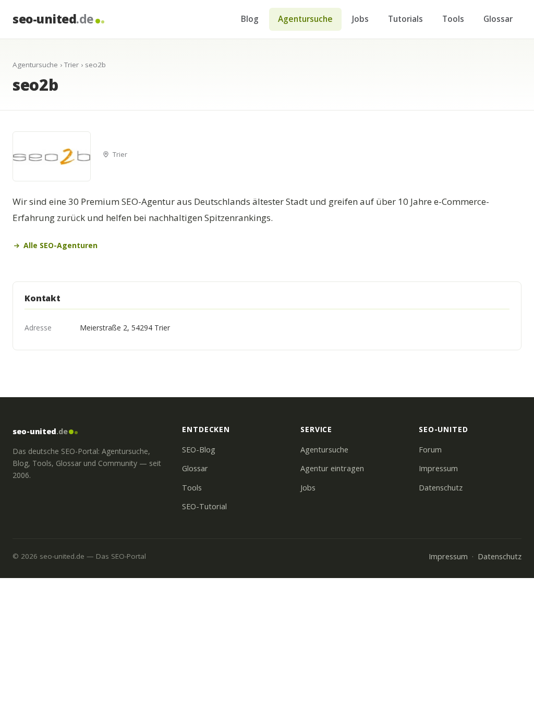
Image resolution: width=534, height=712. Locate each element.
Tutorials (405, 18)
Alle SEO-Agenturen (60, 245)
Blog (250, 18)
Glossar (498, 18)
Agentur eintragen (332, 468)
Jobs (360, 18)
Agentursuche (305, 18)
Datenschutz (441, 488)
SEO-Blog (198, 450)
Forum (430, 450)
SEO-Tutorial (204, 506)
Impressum (438, 468)
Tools (453, 18)
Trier (71, 64)
